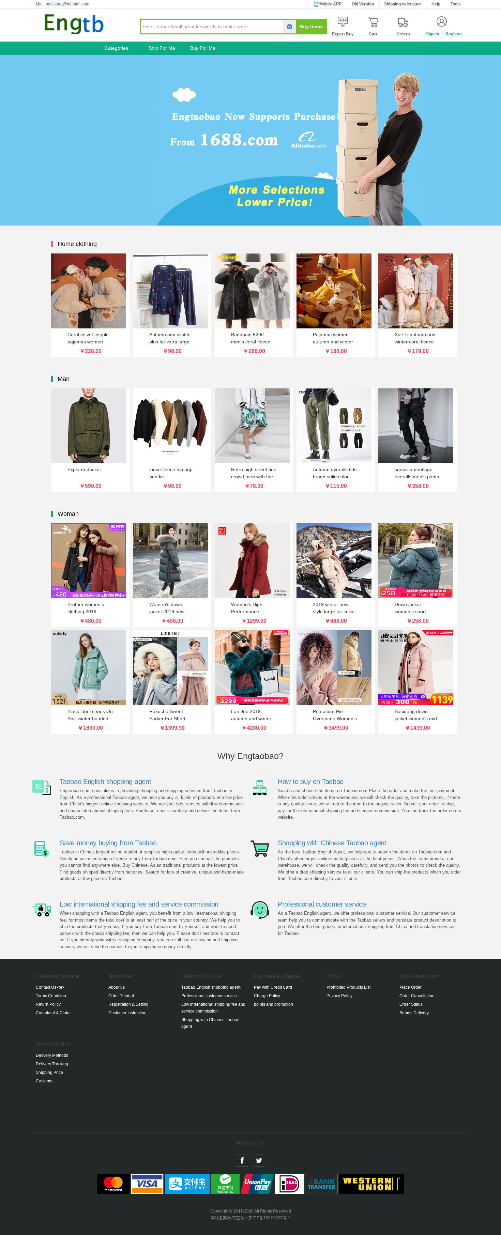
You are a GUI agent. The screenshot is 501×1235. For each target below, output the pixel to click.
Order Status (411, 1004)
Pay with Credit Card (273, 987)
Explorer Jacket (84, 469)
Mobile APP (330, 4)
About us (116, 987)
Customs (44, 1081)
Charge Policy (267, 995)
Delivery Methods (52, 1055)
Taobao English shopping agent (105, 781)
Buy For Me (202, 48)
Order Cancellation (417, 995)
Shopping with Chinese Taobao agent (332, 843)
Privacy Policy (339, 995)
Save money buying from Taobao (108, 843)
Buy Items (311, 26)
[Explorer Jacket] (90, 425)
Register (453, 34)
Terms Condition (51, 995)
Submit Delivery (414, 1012)
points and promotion (273, 1004)
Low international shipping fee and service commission (139, 904)
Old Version (363, 4)
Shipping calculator (402, 4)
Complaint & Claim (53, 1012)
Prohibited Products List (348, 987)
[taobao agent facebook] (242, 1160)
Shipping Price (49, 1072)
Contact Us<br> (50, 987)
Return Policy (48, 1004)
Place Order (410, 987)
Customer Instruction (127, 1012)
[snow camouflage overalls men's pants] (417, 425)
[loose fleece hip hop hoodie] (172, 425)
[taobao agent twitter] (259, 1160)
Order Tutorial (121, 995)
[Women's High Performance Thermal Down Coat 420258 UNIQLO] (254, 560)
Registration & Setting (128, 1004)
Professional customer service (322, 904)
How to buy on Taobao (311, 781)
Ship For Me (162, 48)
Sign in (432, 34)
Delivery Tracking (52, 1064)
